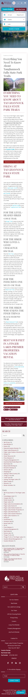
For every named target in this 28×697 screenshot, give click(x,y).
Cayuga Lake (7, 498)
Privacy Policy (14, 618)
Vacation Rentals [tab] (7, 9)
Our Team (14, 610)
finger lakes (7, 502)
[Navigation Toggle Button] (13, 2)
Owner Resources (9, 456)
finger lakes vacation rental (12, 513)
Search (5, 435)
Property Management (10, 460)
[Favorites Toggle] (25, 3)
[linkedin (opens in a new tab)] (16, 663)
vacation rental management (12, 539)
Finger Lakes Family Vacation (12, 508)
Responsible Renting (9, 466)
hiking (5, 517)
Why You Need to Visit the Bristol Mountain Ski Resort (14, 419)
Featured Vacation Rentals (11, 448)
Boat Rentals (7, 444)
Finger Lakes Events (9, 506)
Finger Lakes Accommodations (12, 504)
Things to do (14, 409)
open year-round (12, 188)
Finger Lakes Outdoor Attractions (13, 407)
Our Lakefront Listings (14, 607)
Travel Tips (7, 477)
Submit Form (14, 680)
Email (5, 676)
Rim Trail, (11, 254)
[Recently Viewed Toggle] (21, 3)
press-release (8, 527)
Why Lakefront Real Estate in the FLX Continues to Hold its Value (14, 555)
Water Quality (7, 481)
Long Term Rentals (14, 625)
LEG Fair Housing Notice (14, 614)
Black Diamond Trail (11, 322)
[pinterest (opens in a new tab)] (12, 663)
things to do (7, 535)
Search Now (14, 29)
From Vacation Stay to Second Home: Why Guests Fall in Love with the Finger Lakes (14, 550)
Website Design (6, 694)
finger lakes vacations (10, 515)
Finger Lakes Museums (10, 450)
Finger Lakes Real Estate (10, 512)
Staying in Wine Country (10, 473)
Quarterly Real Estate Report (12, 462)
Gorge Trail (9, 221)
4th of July (7, 442)
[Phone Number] (18, 2)
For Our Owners (14, 600)
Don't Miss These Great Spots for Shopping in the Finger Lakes (13, 424)
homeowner (7, 519)
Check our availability (9, 383)
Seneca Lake (7, 470)
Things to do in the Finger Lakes (13, 537)
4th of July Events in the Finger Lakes (14, 493)
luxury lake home (19, 367)
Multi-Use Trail (10, 290)
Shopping (6, 471)
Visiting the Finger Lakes (11, 479)
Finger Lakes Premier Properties (13, 510)
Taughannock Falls (15, 207)
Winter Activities (8, 485)
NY (4, 525)
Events (5, 446)
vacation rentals (8, 541)
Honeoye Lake (8, 521)
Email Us (14, 658)
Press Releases (8, 458)
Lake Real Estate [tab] (20, 9)
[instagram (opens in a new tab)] (20, 663)
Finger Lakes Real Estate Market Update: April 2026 (13, 559)
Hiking (7, 409)
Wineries (6, 483)
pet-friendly (7, 193)
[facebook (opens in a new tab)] (8, 663)
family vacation (8, 500)
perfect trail (16, 205)
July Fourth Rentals (14, 632)
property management (10, 529)
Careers (14, 621)
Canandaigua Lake (9, 496)
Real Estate (7, 464)
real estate (7, 531)
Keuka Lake (7, 523)
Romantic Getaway (9, 468)
